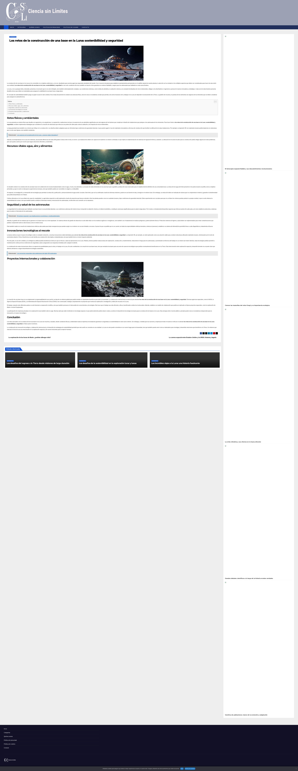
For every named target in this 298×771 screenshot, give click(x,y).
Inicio (12, 27)
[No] (296, 768)
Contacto (85, 27)
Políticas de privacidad (51, 27)
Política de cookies (190, 768)
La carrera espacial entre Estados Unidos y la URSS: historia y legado (193, 337)
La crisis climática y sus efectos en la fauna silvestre (243, 442)
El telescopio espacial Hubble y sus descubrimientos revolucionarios (248, 169)
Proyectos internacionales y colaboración (19, 111)
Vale (182, 768)
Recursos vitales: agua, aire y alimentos (19, 105)
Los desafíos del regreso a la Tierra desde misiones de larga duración (38, 363)
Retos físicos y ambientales (15, 103)
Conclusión (11, 113)
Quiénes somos (34, 27)
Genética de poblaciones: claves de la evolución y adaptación (246, 715)
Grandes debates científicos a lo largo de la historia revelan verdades (249, 578)
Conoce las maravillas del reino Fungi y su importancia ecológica (247, 305)
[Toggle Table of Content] (214, 101)
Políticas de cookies (70, 27)
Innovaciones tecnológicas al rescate (18, 109)
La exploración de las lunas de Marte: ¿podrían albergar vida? (29, 337)
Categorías (21, 27)
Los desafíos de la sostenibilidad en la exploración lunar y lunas (107, 363)
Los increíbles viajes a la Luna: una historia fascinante (175, 363)
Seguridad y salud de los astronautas (18, 107)
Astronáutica (13, 36)
